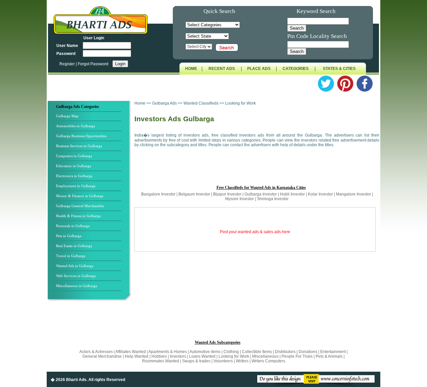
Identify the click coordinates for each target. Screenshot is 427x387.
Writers (242, 361)
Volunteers (224, 361)
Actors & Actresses (96, 351)
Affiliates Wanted (130, 351)
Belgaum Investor (194, 194)
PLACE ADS (259, 68)
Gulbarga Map (67, 116)
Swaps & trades (196, 361)
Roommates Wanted (160, 361)
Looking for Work (234, 356)
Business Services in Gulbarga (79, 146)
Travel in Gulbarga (70, 256)
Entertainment (333, 351)
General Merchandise (102, 356)
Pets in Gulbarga (68, 236)
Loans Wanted (202, 356)
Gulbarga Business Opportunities (81, 136)
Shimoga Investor (273, 198)
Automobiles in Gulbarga (75, 126)
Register (67, 64)
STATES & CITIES (339, 68)
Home (139, 103)
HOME (191, 68)
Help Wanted (136, 356)
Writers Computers (268, 361)
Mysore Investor (239, 198)
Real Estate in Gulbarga (74, 246)
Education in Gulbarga (73, 166)
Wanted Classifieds (201, 103)
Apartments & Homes (168, 351)
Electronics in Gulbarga (74, 176)
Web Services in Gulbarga (76, 276)
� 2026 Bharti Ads (68, 379)
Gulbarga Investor (261, 194)
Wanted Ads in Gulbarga (74, 266)
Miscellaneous (265, 356)
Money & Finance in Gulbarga (79, 196)
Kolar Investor (320, 194)
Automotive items (205, 351)
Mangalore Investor (353, 194)
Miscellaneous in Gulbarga (76, 286)
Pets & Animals (329, 356)
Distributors (285, 351)
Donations (308, 351)
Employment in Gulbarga (75, 186)
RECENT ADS (221, 68)
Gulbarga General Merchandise (80, 206)
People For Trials (297, 356)
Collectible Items (257, 351)
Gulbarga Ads (165, 103)
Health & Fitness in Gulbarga (78, 216)
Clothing (231, 351)
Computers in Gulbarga (74, 156)
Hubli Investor (292, 194)
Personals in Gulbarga (73, 226)
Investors (178, 356)
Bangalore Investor (158, 194)
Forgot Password (93, 64)
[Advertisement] (256, 169)
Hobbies (159, 356)
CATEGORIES (296, 68)
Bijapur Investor (227, 194)
